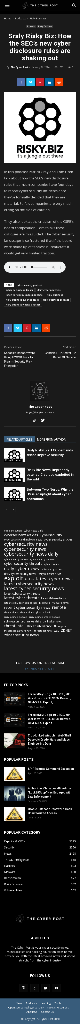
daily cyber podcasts (49, 289)
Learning (46, 1003)
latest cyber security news (34, 588)
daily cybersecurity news (20, 574)
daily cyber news (21, 568)
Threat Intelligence (39, 626)
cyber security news (25, 549)
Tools (58, 1003)
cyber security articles (58, 539)
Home (7, 18)
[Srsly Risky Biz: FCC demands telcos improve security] (14, 455)
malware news (60, 602)
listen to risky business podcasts (24, 294)
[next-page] (13, 509)
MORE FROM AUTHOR (51, 439)
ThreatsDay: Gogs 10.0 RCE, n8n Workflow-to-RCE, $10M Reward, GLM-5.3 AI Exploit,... (49, 698)
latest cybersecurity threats (22, 593)
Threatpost (60, 626)
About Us (31, 1012)
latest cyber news (54, 578)
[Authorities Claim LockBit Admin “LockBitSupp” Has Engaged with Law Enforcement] (14, 793)
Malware (44, 602)
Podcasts (20, 18)
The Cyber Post (19, 67)
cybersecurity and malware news (23, 539)
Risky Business (38, 18)
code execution (13, 530)
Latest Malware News (53, 598)
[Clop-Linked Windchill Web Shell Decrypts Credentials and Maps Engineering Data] (14, 740)
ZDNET (66, 630)
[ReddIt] (59, 82)
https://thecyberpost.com (40, 412)
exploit (13, 578)
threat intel (14, 626)
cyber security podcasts (19, 289)
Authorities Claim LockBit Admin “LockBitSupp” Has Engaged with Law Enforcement (49, 792)
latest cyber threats (21, 598)
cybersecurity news (26, 544)
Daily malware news (49, 574)
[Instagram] (35, 420)
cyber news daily (33, 530)
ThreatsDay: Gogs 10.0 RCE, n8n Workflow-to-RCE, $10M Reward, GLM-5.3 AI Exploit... (49, 719)
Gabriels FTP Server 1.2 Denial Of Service (60, 355)
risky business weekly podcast (23, 304)
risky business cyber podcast (22, 299)
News (19, 1003)
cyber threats (51, 564)
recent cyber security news (27, 607)
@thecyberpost (40, 668)
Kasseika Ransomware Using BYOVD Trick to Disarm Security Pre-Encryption (19, 359)
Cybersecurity (51, 535)
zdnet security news (21, 635)
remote (59, 607)
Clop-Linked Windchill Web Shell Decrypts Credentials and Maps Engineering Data (49, 739)
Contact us (47, 1012)
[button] (74, 5)
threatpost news (43, 630)
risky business (55, 294)
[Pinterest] (40, 82)
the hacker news (52, 621)
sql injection (11, 621)
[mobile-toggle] (7, 5)
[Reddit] (34, 988)
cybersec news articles (21, 535)
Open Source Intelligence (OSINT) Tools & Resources (38, 1007)
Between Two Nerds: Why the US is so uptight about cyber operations (50, 494)
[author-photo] (40, 401)
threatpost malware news (18, 630)
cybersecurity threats (23, 563)
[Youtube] (57, 988)
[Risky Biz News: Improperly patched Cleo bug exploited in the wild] (14, 475)
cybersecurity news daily (31, 554)
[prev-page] (6, 509)
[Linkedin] (49, 82)
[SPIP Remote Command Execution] (14, 774)
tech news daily (31, 621)
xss (56, 630)
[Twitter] (30, 82)
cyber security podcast (29, 284)
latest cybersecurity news (29, 584)
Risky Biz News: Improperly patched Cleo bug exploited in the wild (50, 474)
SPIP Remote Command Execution (51, 768)
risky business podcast (56, 299)
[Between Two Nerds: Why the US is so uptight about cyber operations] (14, 494)
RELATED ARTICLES (19, 439)
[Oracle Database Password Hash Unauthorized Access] (14, 814)
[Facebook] (21, 82)
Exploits (29, 579)
